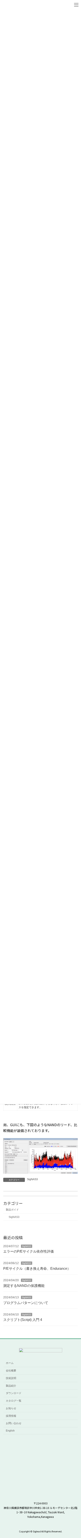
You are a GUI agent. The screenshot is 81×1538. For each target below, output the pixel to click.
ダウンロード (13, 1393)
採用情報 (11, 1415)
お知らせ (11, 1408)
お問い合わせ (13, 1423)
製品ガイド (12, 1209)
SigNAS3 (32, 1179)
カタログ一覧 (13, 1400)
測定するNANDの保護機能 (23, 1286)
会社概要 (11, 1370)
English (10, 1430)
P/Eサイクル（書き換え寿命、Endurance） (37, 1268)
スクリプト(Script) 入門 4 (22, 1320)
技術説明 (11, 1378)
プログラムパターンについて (25, 1303)
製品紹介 (11, 1385)
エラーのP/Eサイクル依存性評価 (28, 1251)
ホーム (10, 1363)
